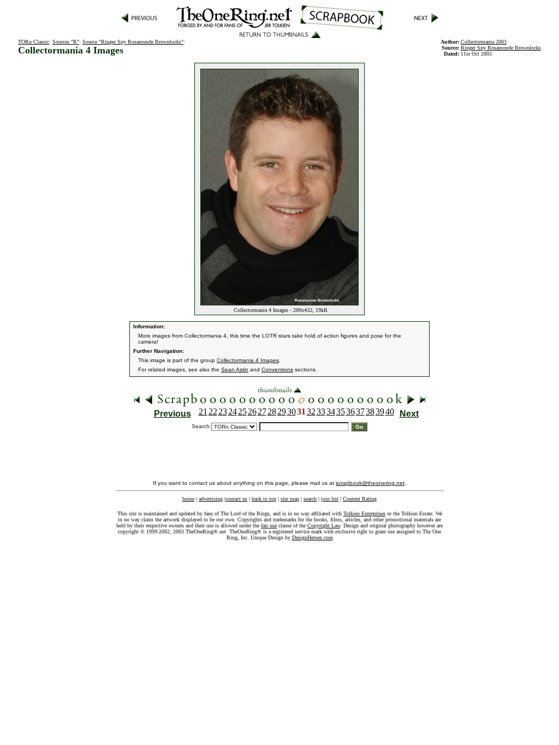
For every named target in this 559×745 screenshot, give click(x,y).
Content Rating (360, 499)
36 (350, 411)
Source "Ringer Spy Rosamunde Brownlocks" (132, 42)
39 (380, 411)
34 (330, 411)
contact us (236, 499)
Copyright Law (323, 525)
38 (370, 411)
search (310, 499)
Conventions (277, 369)
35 (340, 411)
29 (281, 411)
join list (329, 499)
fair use (269, 525)
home (188, 499)
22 (213, 411)
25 (242, 411)
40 (389, 411)
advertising (211, 499)
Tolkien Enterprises (364, 513)
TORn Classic (33, 42)
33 (321, 411)
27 (262, 411)
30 (291, 411)
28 (271, 411)
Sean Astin (234, 369)
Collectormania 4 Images (248, 360)
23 (222, 411)
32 (311, 411)
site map (290, 499)
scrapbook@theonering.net (370, 483)
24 (232, 411)
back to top (264, 499)
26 (252, 411)
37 (360, 411)
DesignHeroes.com (312, 537)
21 (203, 411)
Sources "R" (65, 42)
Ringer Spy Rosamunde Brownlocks (501, 48)
